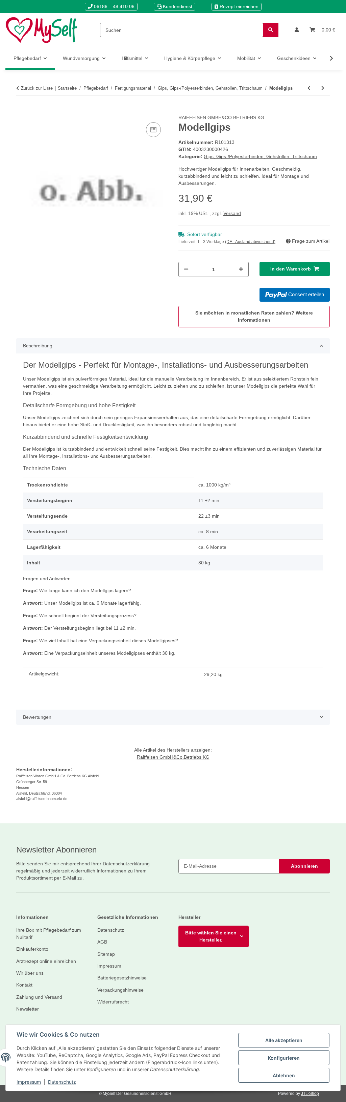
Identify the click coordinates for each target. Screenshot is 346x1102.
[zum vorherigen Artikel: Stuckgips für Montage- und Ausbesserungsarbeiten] (309, 88)
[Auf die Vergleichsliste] (153, 129)
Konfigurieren (284, 1058)
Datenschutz (62, 1082)
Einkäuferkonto (32, 949)
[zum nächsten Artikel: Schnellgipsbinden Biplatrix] (323, 88)
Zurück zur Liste (37, 88)
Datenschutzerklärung (126, 863)
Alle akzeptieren (283, 1040)
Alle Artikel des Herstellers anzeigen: (173, 750)
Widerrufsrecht (113, 1001)
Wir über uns (30, 973)
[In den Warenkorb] (21, 110)
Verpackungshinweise (120, 990)
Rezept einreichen (238, 6)
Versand (232, 213)
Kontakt (24, 985)
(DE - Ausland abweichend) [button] (250, 241)
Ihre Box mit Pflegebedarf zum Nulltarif (48, 933)
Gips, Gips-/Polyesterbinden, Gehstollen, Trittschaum (260, 156)
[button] (296, 30)
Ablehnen (284, 1075)
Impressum (29, 1082)
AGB (102, 942)
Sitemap (106, 954)
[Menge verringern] (186, 269)
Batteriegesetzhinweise (122, 977)
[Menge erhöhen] (240, 269)
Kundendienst (177, 6)
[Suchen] (270, 30)
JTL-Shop (310, 1093)
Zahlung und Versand (39, 997)
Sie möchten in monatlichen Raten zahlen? (254, 316)
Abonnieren (304, 866)
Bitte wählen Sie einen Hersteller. (211, 936)
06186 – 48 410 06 (113, 6)
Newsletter (27, 1009)
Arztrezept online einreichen (46, 961)
